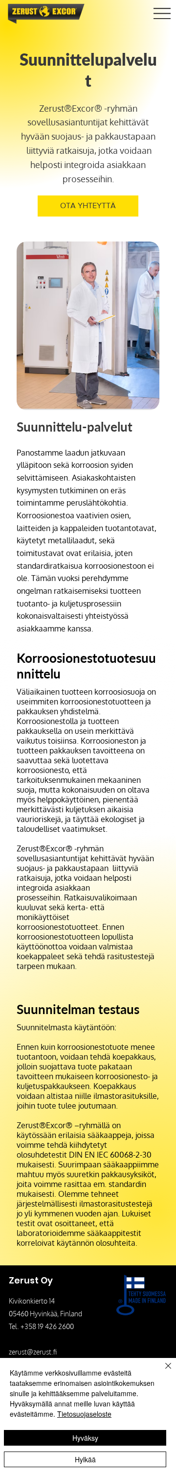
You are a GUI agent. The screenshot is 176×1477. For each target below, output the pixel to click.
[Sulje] (162, 1371)
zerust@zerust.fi (33, 1352)
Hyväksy (85, 1438)
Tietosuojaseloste (84, 1414)
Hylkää (85, 1459)
